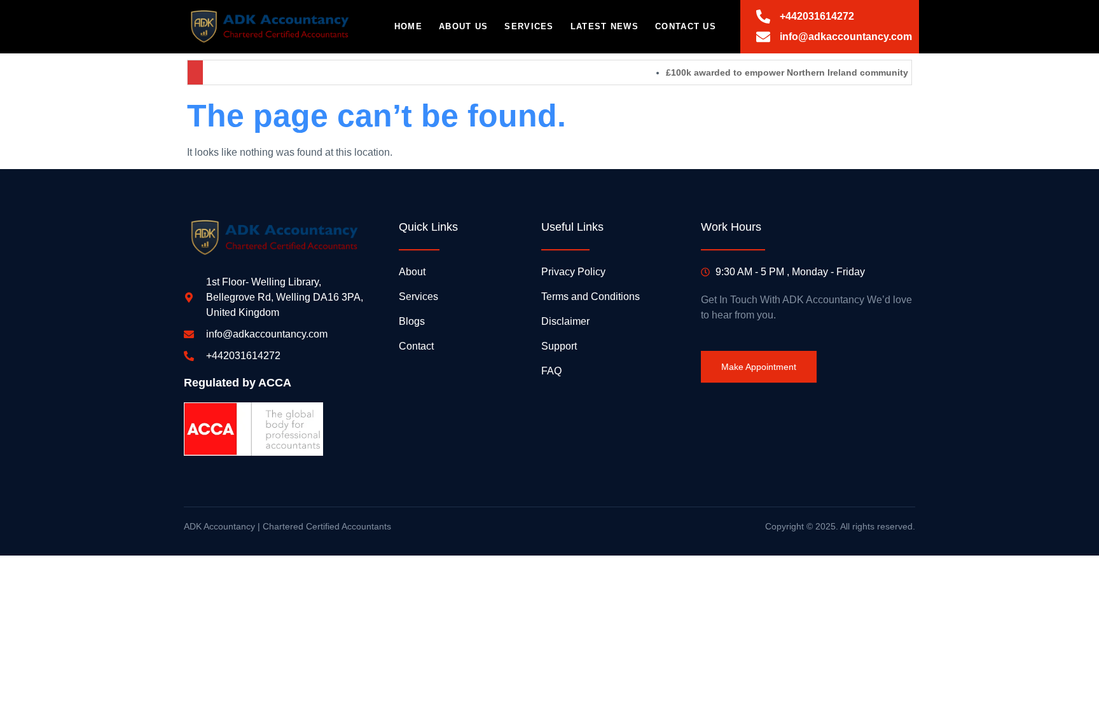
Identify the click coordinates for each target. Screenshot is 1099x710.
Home (408, 26)
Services (528, 26)
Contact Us (685, 26)
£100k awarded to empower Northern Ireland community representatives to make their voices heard (870, 72)
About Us (463, 26)
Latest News (604, 26)
